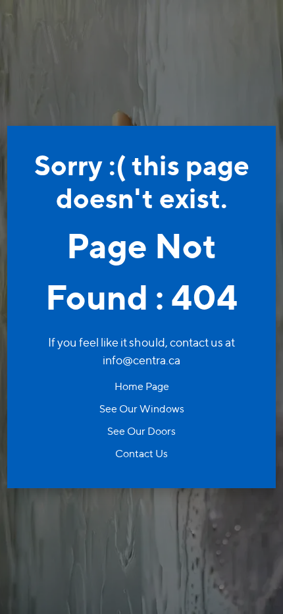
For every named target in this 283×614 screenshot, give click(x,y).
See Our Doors (141, 431)
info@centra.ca (141, 360)
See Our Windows (141, 409)
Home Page (142, 386)
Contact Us (141, 453)
